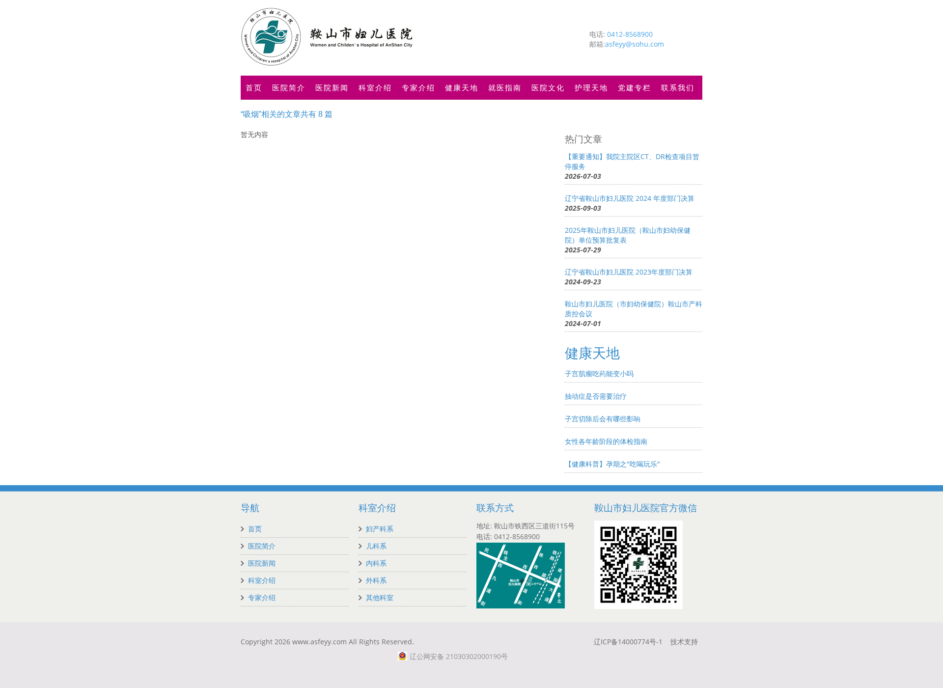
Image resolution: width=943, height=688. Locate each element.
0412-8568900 (630, 34)
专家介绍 (418, 87)
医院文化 (548, 87)
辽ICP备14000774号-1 (628, 641)
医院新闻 (332, 87)
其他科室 (379, 597)
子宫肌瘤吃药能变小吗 (599, 373)
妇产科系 (379, 528)
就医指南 (505, 87)
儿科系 (376, 545)
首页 (254, 87)
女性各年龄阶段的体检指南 (606, 441)
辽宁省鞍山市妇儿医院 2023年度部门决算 (629, 271)
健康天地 (461, 87)
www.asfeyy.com (319, 641)
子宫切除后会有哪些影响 (602, 418)
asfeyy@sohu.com (634, 44)
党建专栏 (634, 87)
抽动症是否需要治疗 (596, 396)
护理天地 (591, 87)
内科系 (376, 563)
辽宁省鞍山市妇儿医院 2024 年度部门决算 (629, 198)
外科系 (376, 580)
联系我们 (677, 87)
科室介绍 (375, 87)
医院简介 (288, 87)
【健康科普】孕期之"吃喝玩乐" (612, 463)
